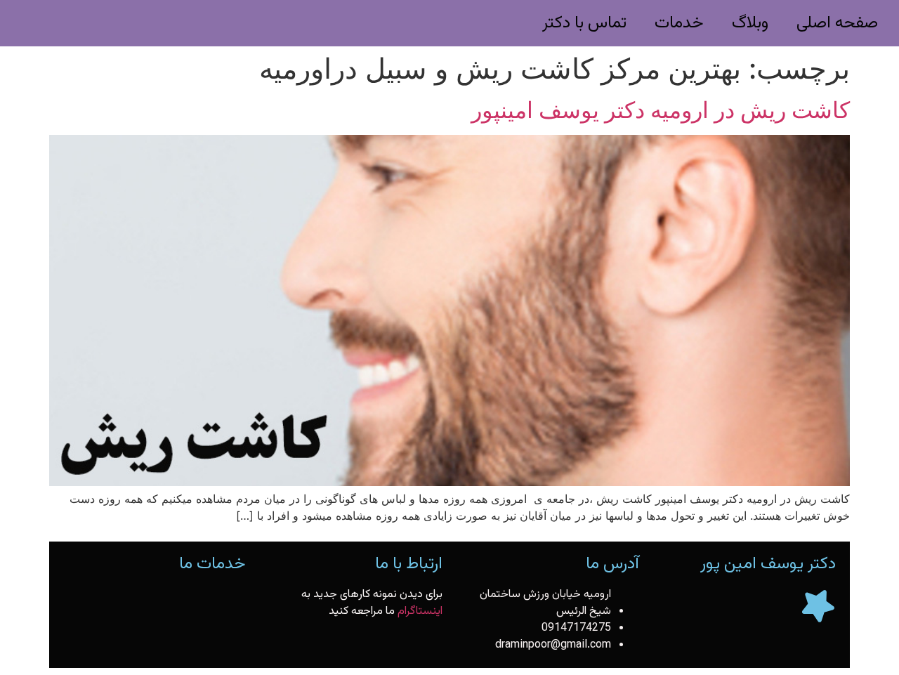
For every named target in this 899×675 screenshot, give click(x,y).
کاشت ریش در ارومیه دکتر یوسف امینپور (660, 110)
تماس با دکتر (584, 23)
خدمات (679, 23)
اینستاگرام (420, 611)
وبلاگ (750, 23)
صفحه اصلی (837, 23)
